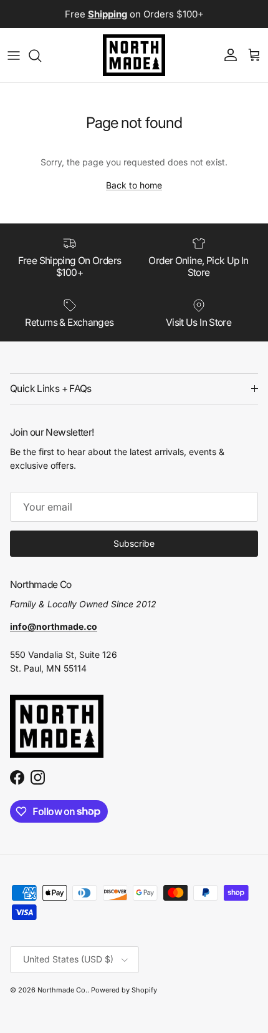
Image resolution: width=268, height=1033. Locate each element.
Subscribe (134, 543)
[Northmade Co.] (134, 55)
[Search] (41, 55)
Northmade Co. (62, 990)
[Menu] (13, 55)
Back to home (134, 185)
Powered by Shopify (124, 990)
